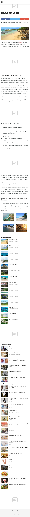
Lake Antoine (12, 295)
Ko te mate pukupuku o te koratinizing (18, 423)
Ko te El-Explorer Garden (15, 270)
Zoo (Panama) (12, 282)
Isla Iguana (11, 288)
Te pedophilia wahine (14, 353)
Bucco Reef (12, 307)
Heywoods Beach (13, 239)
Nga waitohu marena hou (15, 435)
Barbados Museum (13, 319)
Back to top (15, 510)
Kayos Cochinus (13, 276)
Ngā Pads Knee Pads (14, 459)
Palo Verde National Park (15, 301)
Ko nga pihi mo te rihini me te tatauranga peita (16, 405)
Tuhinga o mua (13, 252)
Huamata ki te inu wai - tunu (16, 472)
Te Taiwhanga (19, 9)
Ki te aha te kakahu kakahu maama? (18, 392)
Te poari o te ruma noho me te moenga (19, 447)
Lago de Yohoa (12, 313)
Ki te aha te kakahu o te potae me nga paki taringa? (18, 399)
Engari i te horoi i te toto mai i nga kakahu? (17, 442)
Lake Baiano (12, 258)
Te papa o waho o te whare (15, 466)
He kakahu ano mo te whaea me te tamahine (17, 386)
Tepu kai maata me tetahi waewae (17, 365)
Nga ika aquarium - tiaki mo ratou (17, 484)
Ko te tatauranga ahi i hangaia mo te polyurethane (18, 417)
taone (20, 42)
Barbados (13, 9)
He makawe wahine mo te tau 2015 (17, 478)
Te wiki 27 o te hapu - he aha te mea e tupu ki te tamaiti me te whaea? (18, 359)
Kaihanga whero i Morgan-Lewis (16, 245)
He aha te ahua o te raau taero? (17, 429)
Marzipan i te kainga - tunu (15, 453)
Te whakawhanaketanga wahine (17, 377)
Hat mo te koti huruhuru (15, 371)
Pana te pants (12, 346)
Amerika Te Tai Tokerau (5, 9)
